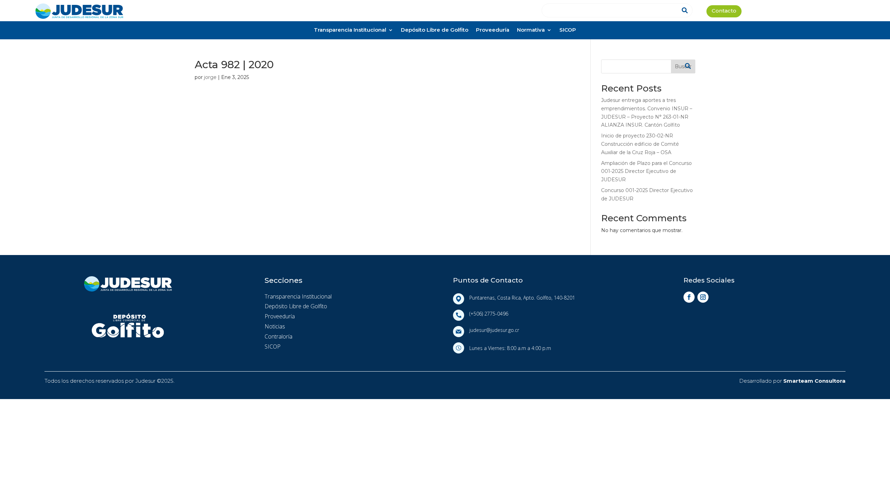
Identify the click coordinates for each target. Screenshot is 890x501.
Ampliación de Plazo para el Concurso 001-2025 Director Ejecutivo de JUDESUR (646, 171)
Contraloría (278, 336)
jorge (210, 77)
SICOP (567, 30)
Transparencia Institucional (350, 30)
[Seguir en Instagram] (703, 297)
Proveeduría (492, 30)
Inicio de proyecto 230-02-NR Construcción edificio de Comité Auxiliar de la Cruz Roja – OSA (640, 144)
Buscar (683, 66)
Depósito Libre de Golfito (434, 30)
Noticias (275, 326)
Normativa (531, 30)
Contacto (724, 11)
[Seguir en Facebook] (689, 297)
